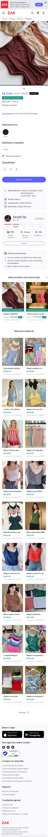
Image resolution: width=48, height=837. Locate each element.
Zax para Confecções (10, 791)
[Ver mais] (47, 277)
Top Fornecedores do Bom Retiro (15, 768)
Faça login (6, 113)
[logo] (24, 823)
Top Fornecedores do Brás (12, 765)
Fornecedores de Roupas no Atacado (17, 781)
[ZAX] (11, 13)
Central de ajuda (8, 794)
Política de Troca (8, 811)
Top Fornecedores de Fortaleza (14, 772)
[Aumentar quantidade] (16, 169)
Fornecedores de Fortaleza (12, 778)
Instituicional (7, 805)
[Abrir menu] (3, 12)
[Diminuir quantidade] (5, 169)
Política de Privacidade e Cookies (15, 814)
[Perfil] (44, 13)
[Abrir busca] (32, 13)
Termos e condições (10, 808)
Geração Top (19, 217)
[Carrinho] (38, 13)
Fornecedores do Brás (11, 775)
